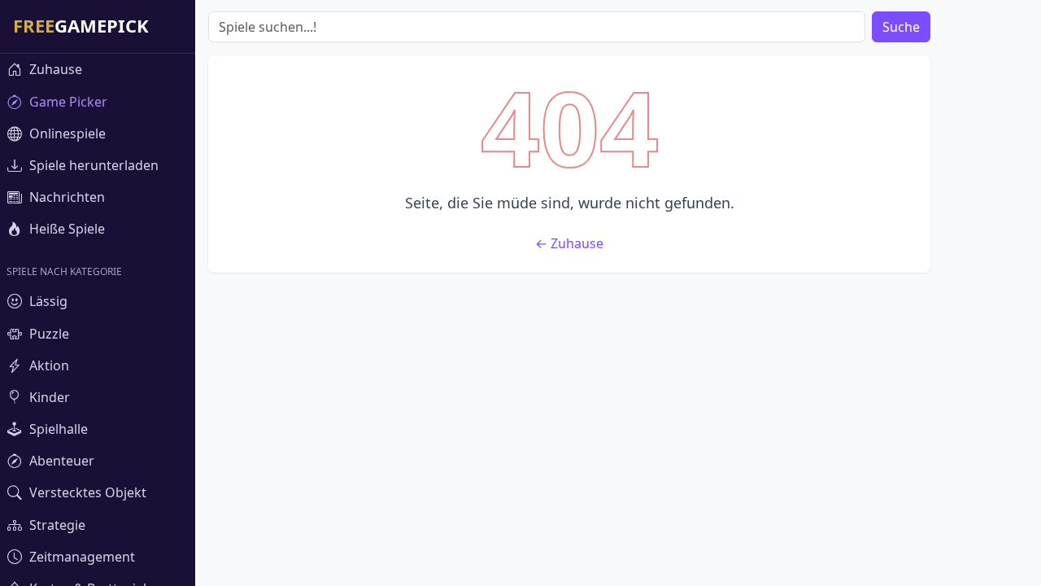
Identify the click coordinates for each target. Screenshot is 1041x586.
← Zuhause (569, 243)
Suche (901, 27)
